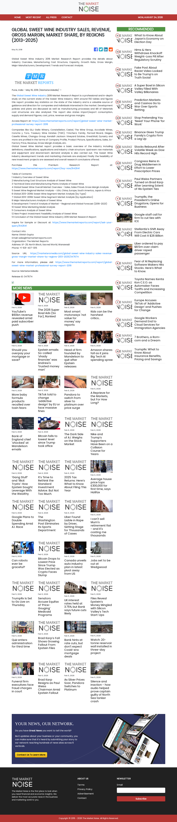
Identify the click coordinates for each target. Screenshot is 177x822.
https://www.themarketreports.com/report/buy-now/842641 (46, 168)
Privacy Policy (84, 789)
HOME (17, 17)
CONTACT (67, 17)
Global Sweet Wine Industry (31, 95)
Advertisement (85, 793)
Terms (80, 784)
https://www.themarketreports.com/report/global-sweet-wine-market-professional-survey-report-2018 (62, 264)
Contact (82, 798)
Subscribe (141, 798)
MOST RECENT (33, 17)
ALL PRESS (51, 17)
